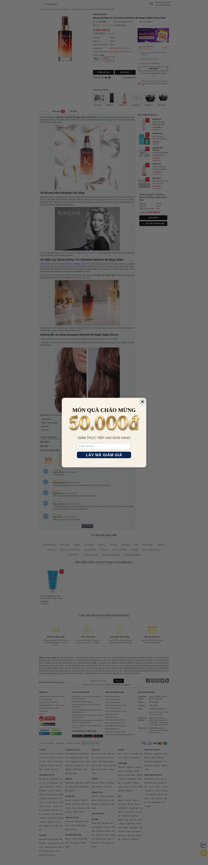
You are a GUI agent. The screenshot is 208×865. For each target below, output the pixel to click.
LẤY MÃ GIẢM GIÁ (104, 455)
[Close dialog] (142, 401)
